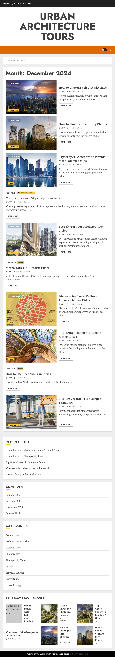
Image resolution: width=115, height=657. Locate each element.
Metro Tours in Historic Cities (28, 268)
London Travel (13, 547)
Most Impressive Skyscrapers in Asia (33, 198)
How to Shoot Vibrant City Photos (83, 124)
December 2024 (14, 501)
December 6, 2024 (22, 378)
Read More (66, 105)
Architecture (13, 253)
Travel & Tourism (15, 572)
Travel (11, 183)
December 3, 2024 (75, 407)
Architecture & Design (26, 193)
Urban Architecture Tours (58, 26)
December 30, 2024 (76, 92)
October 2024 (13, 513)
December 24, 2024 (76, 165)
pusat (62, 92)
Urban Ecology (13, 585)
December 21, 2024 (23, 202)
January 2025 (13, 495)
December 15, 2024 (23, 272)
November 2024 (14, 507)
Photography (13, 110)
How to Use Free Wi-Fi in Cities (28, 374)
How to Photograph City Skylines (83, 87)
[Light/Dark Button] (104, 49)
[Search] (110, 50)
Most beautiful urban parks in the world (27, 468)
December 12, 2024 (76, 304)
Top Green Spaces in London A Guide (25, 462)
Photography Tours (16, 560)
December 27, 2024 (76, 128)
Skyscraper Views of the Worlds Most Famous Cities (82, 159)
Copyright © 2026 (36, 653)
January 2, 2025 (14, 639)
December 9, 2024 (75, 341)
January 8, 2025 (64, 621)
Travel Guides (14, 425)
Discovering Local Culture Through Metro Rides (78, 298)
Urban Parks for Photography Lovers (25, 456)
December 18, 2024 (76, 234)
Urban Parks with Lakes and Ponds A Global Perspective (36, 450)
